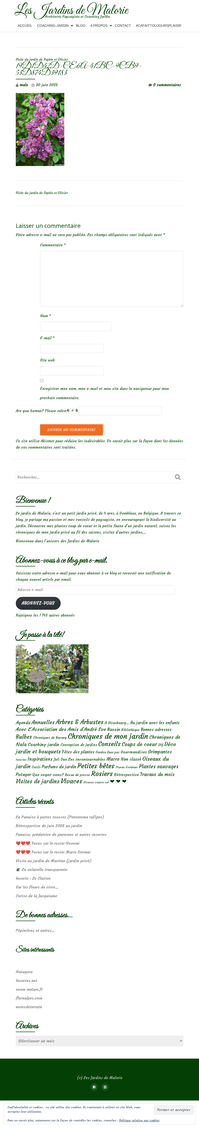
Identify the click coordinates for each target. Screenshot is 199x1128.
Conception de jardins (78, 744)
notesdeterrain (29, 1006)
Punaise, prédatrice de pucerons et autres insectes (61, 834)
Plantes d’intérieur (127, 767)
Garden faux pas (107, 752)
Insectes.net (26, 980)
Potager (23, 774)
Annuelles (43, 722)
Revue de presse (77, 775)
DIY (160, 745)
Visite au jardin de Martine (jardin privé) (53, 860)
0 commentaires (167, 85)
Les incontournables (86, 759)
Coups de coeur (139, 744)
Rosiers (102, 773)
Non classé (131, 759)
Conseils (109, 744)
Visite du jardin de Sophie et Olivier (42, 59)
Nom (45, 316)
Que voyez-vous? (48, 774)
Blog (80, 26)
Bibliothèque (130, 730)
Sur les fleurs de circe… (37, 887)
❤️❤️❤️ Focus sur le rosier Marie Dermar (53, 852)
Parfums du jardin (59, 766)
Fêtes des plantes (78, 752)
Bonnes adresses (156, 729)
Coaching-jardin (43, 744)
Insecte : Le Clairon (33, 878)
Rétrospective (126, 774)
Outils (36, 767)
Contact (123, 26)
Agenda (23, 722)
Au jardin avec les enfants (155, 722)
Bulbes (24, 736)
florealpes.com (29, 998)
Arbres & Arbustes (79, 722)
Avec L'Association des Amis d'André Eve (61, 729)
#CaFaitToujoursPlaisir (158, 26)
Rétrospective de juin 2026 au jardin (49, 825)
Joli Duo (60, 759)
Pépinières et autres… (35, 930)
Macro (112, 759)
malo (24, 85)
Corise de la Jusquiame (36, 895)
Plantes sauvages (158, 766)
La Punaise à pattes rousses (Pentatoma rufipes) (60, 816)
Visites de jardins (37, 781)
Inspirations (40, 759)
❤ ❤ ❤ (118, 781)
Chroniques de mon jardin (108, 736)
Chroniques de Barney (50, 737)
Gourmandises (134, 751)
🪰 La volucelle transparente (41, 869)
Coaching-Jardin (53, 26)
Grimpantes (160, 752)
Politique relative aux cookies (139, 1120)
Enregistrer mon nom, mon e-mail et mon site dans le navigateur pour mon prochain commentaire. (104, 393)
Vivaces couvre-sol (96, 782)
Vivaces (71, 781)
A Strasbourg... (117, 723)
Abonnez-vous (38, 603)
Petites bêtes (96, 766)
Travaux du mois (157, 774)
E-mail (47, 338)
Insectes (21, 759)
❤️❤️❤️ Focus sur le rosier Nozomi (48, 843)
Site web (47, 360)
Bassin (113, 729)
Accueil (25, 26)
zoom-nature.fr (29, 989)
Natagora (24, 971)
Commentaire (53, 245)
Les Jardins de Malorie (71, 10)
